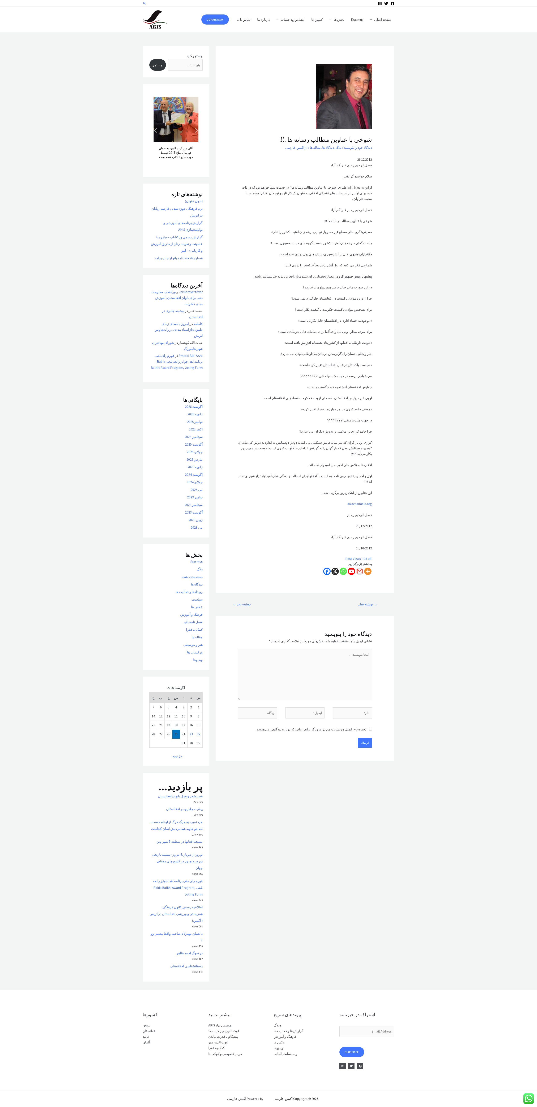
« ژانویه (177, 756)
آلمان (146, 1042)
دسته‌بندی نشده (192, 577)
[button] (155, 130)
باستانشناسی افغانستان (186, 966)
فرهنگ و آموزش (191, 614)
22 (198, 734)
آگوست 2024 (194, 474)
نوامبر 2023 (195, 497)
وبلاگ (277, 1025)
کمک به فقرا (194, 629)
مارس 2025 (194, 459)
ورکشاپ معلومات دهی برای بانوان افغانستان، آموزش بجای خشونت (177, 298)
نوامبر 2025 (195, 422)
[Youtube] (351, 571)
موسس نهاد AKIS (220, 1025)
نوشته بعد (242, 604)
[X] (335, 571)
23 (191, 734)
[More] (367, 571)
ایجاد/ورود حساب (293, 19)
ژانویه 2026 (195, 414)
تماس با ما (243, 19)
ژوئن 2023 (196, 520)
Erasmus (357, 19)
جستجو (158, 65)
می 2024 (197, 490)
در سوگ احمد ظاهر (189, 953)
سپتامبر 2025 (194, 437)
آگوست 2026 (194, 406)
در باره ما (263, 19)
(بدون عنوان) (194, 201)
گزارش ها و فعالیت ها (289, 1031)
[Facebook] (392, 3)
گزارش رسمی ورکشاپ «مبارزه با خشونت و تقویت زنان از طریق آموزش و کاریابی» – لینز (177, 244)
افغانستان (149, 1031)
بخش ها (339, 19)
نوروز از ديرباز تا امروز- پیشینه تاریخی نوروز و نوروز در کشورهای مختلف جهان (177, 861)
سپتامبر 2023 (194, 505)
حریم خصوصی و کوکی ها (225, 1054)
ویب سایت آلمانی (285, 1054)
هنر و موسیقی (193, 645)
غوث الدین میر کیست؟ (223, 1031)
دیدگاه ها (328, 147)
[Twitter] (386, 3)
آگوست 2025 (194, 444)
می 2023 (197, 527)
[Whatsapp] (343, 571)
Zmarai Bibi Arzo (191, 355)
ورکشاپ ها (195, 652)
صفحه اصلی (382, 19)
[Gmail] (359, 571)
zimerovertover (191, 292)
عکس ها (197, 607)
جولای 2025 (195, 452)
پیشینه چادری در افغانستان (184, 809)
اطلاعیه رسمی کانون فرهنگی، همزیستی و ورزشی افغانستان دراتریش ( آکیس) (176, 914)
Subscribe (352, 1052)
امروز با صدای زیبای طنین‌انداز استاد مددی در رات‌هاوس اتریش (179, 330)
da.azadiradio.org (359, 504)
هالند (146, 1036)
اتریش (147, 1025)
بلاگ (338, 147)
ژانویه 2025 (195, 467)
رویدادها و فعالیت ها (189, 592)
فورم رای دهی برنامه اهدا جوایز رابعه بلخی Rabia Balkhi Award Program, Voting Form (177, 361)
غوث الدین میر (218, 1042)
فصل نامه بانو (193, 622)
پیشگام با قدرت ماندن (223, 1036)
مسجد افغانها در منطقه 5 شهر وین (179, 841)
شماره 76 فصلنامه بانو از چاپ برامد (179, 258)
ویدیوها (198, 660)
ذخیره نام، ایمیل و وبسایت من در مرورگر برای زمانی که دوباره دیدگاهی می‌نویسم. (311, 729)
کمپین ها (317, 19)
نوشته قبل (367, 604)
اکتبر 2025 (196, 429)
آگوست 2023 (194, 512)
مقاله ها (315, 147)
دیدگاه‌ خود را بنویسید (358, 147)
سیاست (197, 599)
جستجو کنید (195, 56)
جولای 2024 (195, 482)
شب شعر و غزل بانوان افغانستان (180, 796)
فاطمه (198, 324)
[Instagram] (380, 3)
